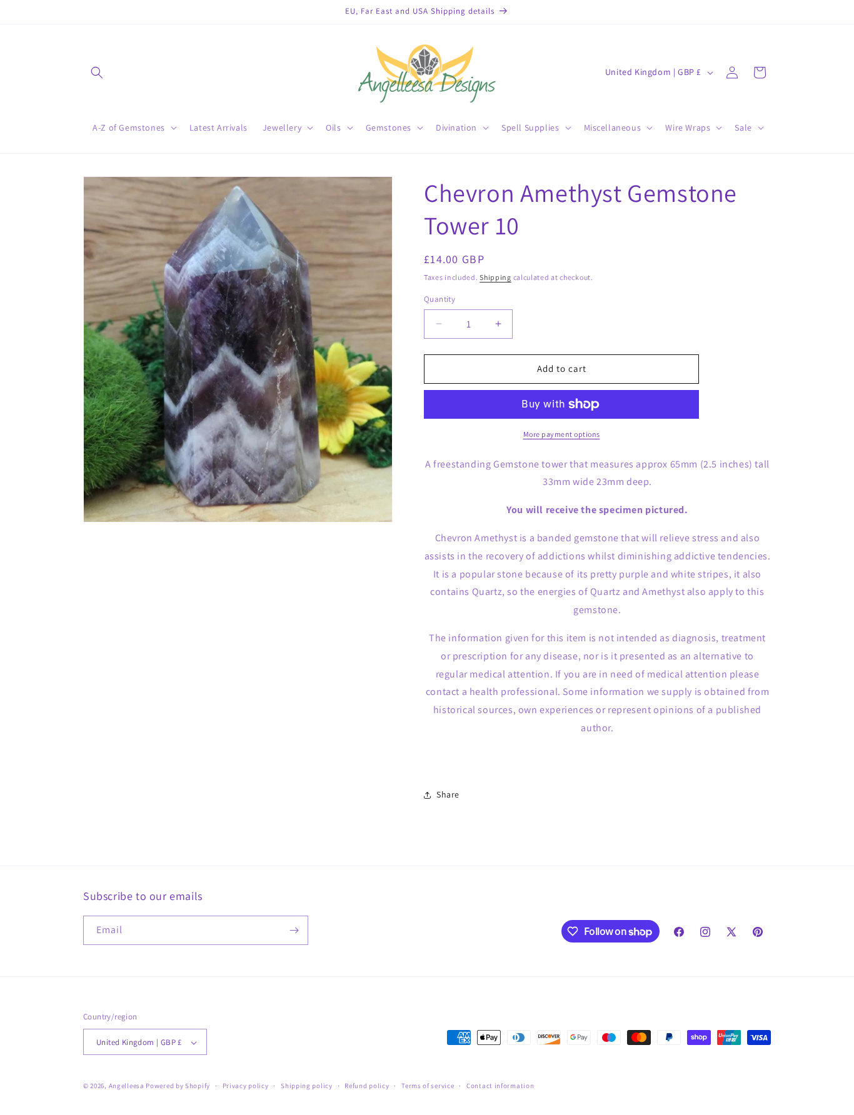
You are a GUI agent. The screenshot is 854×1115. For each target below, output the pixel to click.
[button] (97, 72)
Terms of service (427, 1085)
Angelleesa (126, 1086)
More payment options (561, 434)
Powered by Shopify (178, 1086)
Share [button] (448, 794)
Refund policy (366, 1085)
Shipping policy (307, 1085)
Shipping (495, 277)
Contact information (500, 1085)
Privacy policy (246, 1085)
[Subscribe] (294, 930)
